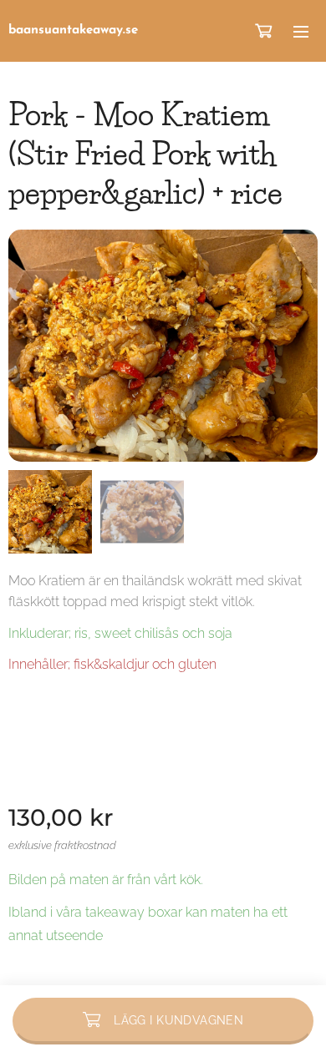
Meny (301, 31)
